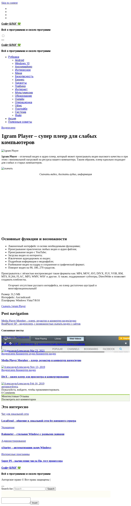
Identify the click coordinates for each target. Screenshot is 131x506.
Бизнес (19, 79)
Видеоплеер (8, 127)
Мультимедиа (24, 92)
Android (19, 60)
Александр (23, 350)
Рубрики (13, 57)
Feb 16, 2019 (37, 383)
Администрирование (13, 440)
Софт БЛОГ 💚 (11, 23)
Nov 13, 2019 (37, 367)
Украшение (7, 427)
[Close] (2, 486)
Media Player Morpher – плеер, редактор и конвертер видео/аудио (38, 320)
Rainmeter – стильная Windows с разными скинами (32, 434)
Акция (12, 118)
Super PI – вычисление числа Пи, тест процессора (32, 460)
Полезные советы (20, 121)
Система (20, 112)
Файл (18, 115)
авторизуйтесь (9, 386)
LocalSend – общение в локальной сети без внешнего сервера (38, 420)
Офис (18, 105)
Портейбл (21, 108)
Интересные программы (15, 454)
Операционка (23, 102)
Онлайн (19, 99)
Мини (18, 73)
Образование (23, 95)
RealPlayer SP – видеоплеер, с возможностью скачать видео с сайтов (41, 323)
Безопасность (24, 76)
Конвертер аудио (26, 353)
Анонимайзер (23, 66)
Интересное (23, 70)
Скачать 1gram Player (13, 306)
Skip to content (9, 2)
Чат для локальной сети (15, 413)
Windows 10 (22, 63)
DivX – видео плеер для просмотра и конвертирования (35, 376)
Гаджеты (21, 83)
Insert (35, 503)
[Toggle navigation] (2, 39)
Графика (20, 86)
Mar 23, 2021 (37, 350)
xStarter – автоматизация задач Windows (26, 447)
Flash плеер (8, 337)
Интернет (21, 89)
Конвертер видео (46, 353)
